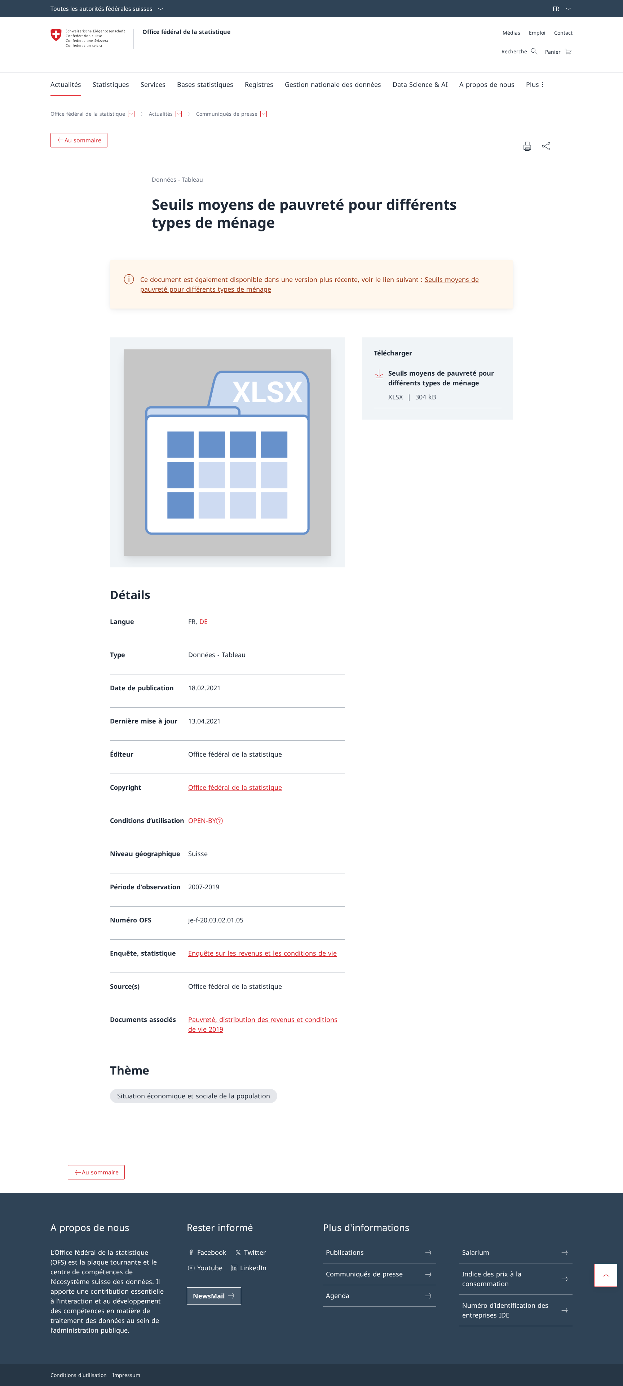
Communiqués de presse (364, 1274)
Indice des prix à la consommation (491, 1279)
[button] (66, 84)
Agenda (337, 1295)
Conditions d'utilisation (78, 1375)
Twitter (255, 1252)
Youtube (209, 1267)
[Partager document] (545, 146)
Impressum (126, 1375)
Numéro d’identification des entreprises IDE (505, 1310)
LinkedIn (253, 1267)
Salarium (475, 1252)
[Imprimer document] (527, 146)
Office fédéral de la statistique (186, 32)
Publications (345, 1252)
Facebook (211, 1252)
